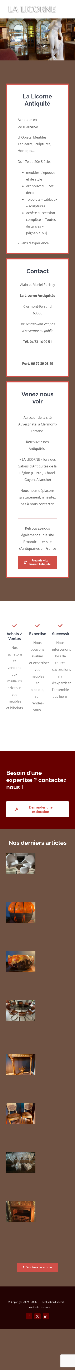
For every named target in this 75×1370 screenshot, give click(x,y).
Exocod (59, 1302)
